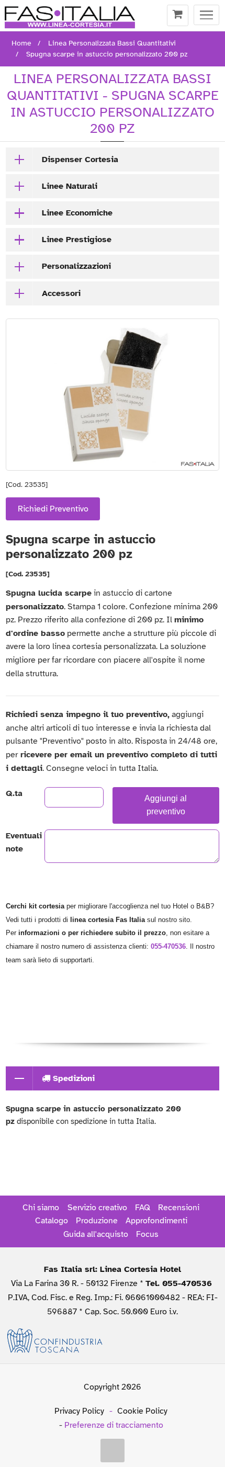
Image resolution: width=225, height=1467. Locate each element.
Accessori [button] (61, 293)
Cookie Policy (142, 1411)
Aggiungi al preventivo (165, 805)
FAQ (142, 1207)
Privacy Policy (79, 1411)
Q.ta (14, 793)
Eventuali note (16, 843)
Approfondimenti (156, 1220)
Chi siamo (40, 1207)
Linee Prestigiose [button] (76, 239)
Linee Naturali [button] (69, 186)
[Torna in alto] (112, 1451)
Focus (147, 1234)
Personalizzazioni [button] (76, 266)
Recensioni (178, 1207)
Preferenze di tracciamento (113, 1425)
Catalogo (51, 1220)
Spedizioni (72, 1078)
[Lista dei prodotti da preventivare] (177, 16)
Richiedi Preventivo (53, 509)
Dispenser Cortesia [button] (80, 159)
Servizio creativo (97, 1207)
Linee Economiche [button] (77, 213)
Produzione (97, 1220)
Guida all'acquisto (95, 1234)
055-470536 (168, 946)
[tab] (112, 159)
